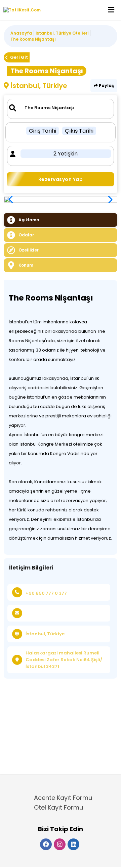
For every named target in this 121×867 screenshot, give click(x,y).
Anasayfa (21, 33)
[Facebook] (46, 844)
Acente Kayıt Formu (63, 797)
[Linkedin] (73, 844)
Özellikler (28, 250)
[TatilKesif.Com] (20, 10)
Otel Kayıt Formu (58, 807)
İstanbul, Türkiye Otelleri (62, 33)
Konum (25, 265)
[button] (108, 199)
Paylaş (106, 85)
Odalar (26, 235)
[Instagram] (60, 844)
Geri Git (19, 57)
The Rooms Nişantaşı (33, 39)
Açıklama (28, 220)
